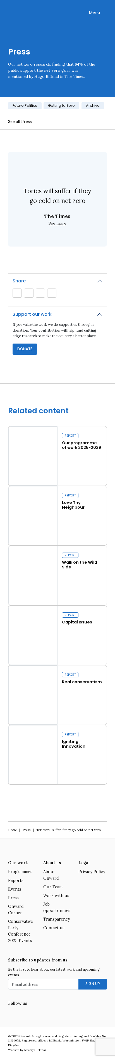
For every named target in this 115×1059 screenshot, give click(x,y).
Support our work (32, 314)
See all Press (20, 121)
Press (26, 830)
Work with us (56, 895)
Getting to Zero (61, 105)
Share (19, 281)
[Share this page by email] (17, 293)
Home (12, 830)
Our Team (53, 886)
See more (57, 223)
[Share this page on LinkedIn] (40, 293)
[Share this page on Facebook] (51, 293)
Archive (93, 105)
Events (14, 889)
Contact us (53, 927)
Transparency (56, 919)
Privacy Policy (91, 871)
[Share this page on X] (29, 293)
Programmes (20, 871)
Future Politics (25, 105)
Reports (15, 880)
